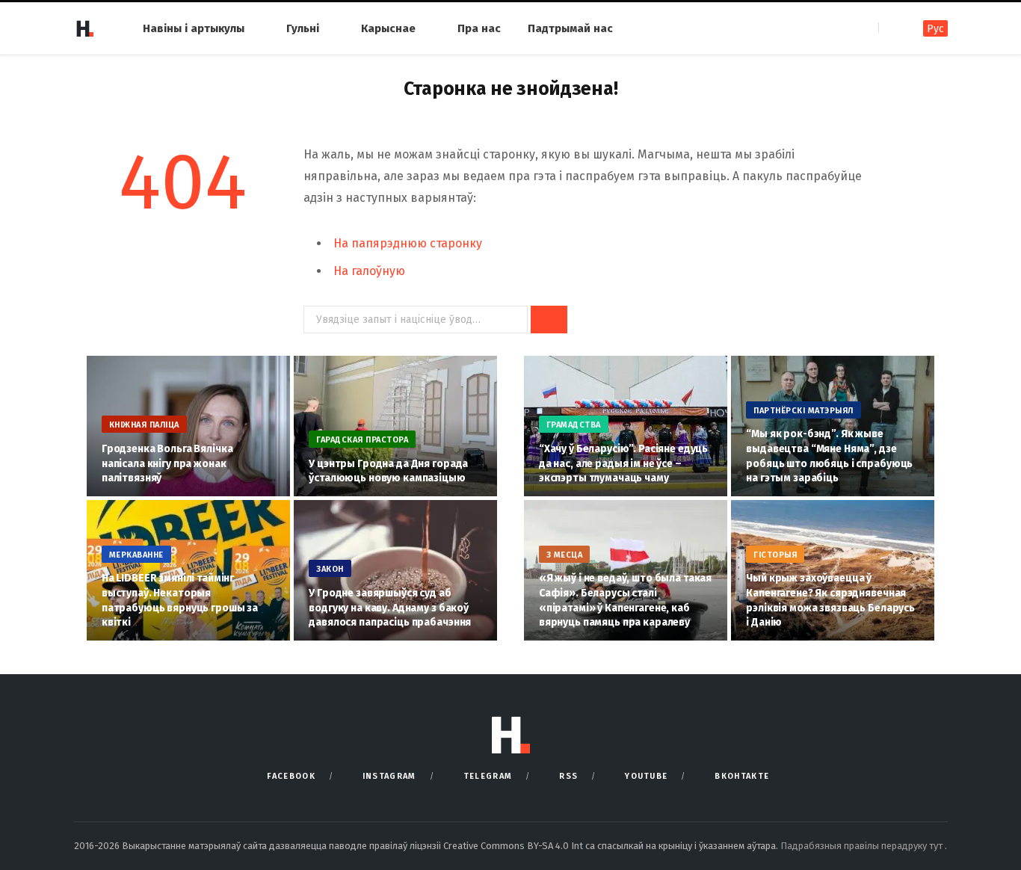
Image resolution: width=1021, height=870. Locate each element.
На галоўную (369, 271)
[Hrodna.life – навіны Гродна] (84, 28)
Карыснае (388, 28)
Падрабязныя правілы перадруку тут (862, 845)
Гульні (302, 28)
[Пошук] (891, 28)
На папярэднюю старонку (407, 243)
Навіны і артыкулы (193, 28)
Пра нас (479, 28)
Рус (935, 28)
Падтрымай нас (570, 28)
